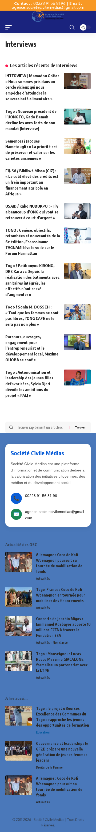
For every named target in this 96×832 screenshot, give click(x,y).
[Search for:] (41, 427)
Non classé (60, 643)
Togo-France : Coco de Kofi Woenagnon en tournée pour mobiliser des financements (60, 595)
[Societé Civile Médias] (48, 16)
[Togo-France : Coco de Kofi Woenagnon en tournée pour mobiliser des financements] (18, 597)
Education (43, 732)
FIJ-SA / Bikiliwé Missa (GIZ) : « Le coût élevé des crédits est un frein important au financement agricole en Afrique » (31, 182)
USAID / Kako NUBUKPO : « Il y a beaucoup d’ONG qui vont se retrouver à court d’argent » (31, 212)
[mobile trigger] (9, 27)
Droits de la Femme (49, 767)
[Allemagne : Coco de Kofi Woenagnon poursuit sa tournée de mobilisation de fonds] (18, 562)
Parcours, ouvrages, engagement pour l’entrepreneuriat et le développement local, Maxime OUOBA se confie (31, 348)
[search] (72, 27)
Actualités (43, 579)
